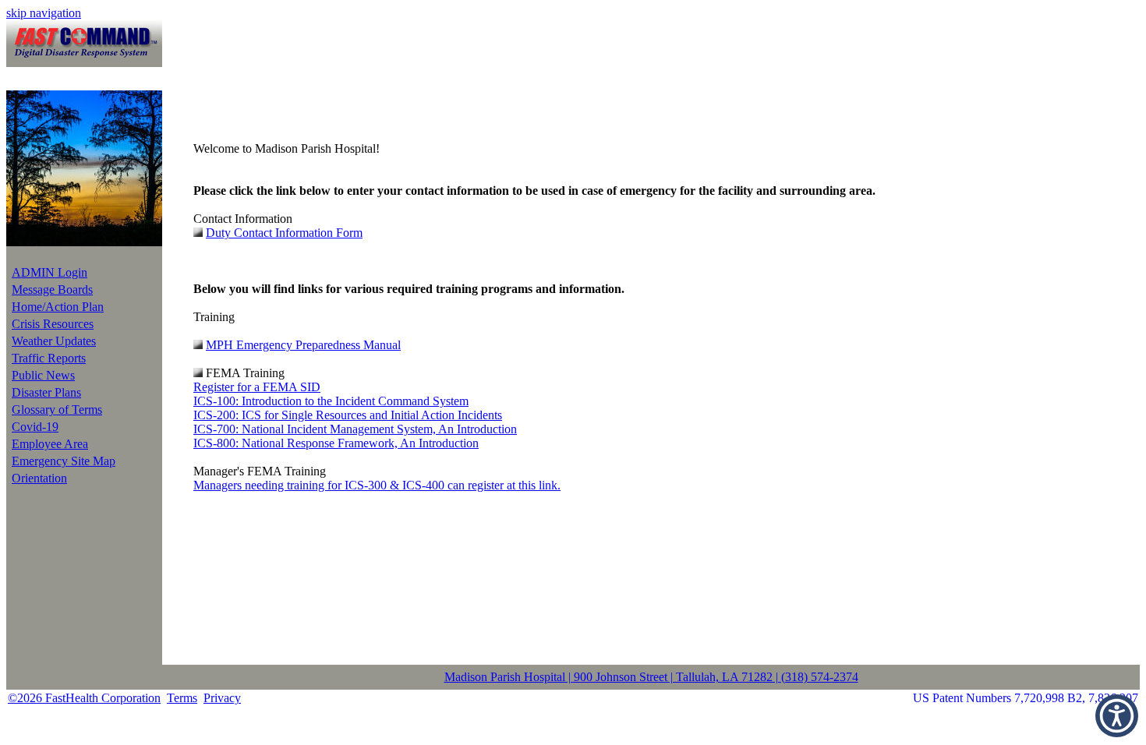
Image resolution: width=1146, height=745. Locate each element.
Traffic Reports (49, 358)
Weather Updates (54, 341)
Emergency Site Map (63, 461)
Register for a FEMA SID (256, 387)
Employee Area (50, 443)
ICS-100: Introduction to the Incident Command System (331, 401)
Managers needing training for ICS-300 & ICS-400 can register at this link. (377, 485)
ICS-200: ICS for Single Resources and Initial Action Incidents (347, 415)
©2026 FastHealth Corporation (84, 697)
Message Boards (52, 289)
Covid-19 (35, 426)
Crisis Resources (53, 323)
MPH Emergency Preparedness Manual (303, 344)
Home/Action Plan (58, 306)
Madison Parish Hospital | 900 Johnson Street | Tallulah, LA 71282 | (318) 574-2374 (651, 676)
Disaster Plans (46, 392)
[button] (1116, 715)
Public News (43, 375)
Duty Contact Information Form (284, 232)
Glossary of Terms (57, 409)
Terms (182, 697)
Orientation (39, 478)
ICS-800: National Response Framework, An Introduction (336, 443)
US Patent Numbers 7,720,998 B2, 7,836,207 (1025, 697)
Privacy (222, 697)
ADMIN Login (49, 272)
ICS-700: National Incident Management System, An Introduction (355, 429)
